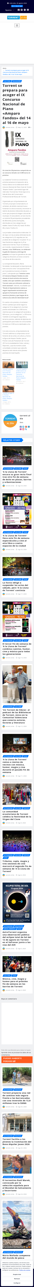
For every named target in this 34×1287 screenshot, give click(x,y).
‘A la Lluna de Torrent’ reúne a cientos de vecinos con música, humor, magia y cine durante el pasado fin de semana (16, 766)
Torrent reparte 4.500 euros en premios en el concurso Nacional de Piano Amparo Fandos (21, 374)
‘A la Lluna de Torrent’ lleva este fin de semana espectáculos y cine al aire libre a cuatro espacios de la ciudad (16, 540)
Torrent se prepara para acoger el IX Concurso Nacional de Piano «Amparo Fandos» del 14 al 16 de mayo (16, 72)
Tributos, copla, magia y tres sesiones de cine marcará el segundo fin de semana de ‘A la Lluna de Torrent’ (17, 866)
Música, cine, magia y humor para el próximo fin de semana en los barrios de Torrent (15, 982)
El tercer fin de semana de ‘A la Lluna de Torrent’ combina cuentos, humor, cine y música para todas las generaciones (17, 648)
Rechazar (17, 1278)
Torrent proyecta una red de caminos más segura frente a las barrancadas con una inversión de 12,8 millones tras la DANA (17, 1097)
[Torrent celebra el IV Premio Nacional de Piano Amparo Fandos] (8, 365)
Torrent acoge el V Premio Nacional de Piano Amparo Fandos (8, 396)
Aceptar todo (17, 1274)
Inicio (4, 68)
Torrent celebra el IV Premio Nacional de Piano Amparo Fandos (8, 372)
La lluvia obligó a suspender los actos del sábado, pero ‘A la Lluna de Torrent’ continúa (16, 586)
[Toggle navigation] (17, 25)
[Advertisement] (17, 45)
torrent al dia (10, 127)
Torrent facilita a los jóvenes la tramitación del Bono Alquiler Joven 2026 (17, 1141)
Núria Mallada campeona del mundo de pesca (16, 1256)
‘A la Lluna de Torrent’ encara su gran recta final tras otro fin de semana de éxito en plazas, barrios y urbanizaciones (17, 476)
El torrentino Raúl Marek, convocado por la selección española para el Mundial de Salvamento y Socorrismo (17, 1185)
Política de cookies (24, 1270)
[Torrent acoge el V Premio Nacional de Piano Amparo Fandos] (8, 389)
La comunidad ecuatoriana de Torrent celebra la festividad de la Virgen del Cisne (17, 815)
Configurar (17, 1283)
